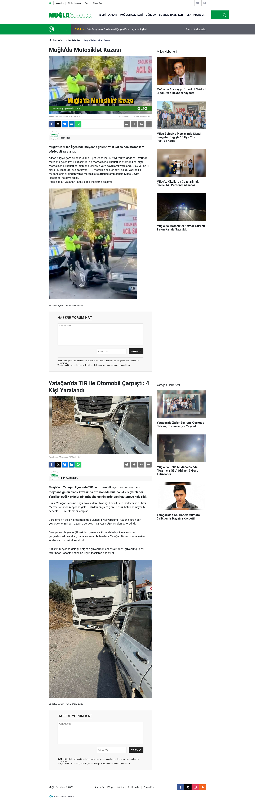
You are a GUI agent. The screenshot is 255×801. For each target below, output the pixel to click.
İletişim (120, 787)
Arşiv (87, 3)
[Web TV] (197, 2)
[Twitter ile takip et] (188, 787)
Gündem (151, 14)
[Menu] (215, 15)
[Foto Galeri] (204, 2)
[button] (134, 124)
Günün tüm (196, 29)
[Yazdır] (127, 124)
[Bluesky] (65, 124)
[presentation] (59, 29)
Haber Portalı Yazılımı (64, 796)
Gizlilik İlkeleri (134, 787)
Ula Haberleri (196, 14)
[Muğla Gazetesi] (71, 14)
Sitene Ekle (97, 3)
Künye (110, 787)
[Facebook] (52, 124)
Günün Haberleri (74, 3)
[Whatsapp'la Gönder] (78, 124)
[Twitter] (58, 124)
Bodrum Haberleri (171, 14)
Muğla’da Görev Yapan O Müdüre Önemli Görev (110, 29)
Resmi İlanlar (107, 14)
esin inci (65, 137)
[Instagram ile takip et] (195, 787)
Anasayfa (57, 40)
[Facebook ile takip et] (180, 787)
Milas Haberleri (73, 40)
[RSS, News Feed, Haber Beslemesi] (202, 787)
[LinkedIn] (72, 124)
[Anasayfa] (50, 3)
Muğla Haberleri (131, 14)
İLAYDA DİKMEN (69, 478)
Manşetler (60, 3)
